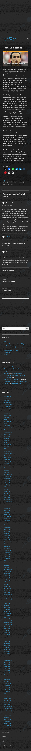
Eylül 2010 (7, 679)
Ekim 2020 (7, 447)
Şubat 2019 (7, 487)
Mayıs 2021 (7, 434)
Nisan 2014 (7, 603)
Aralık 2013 (7, 611)
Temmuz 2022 (8, 404)
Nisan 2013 (7, 628)
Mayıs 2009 (7, 713)
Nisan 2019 (7, 482)
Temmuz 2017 (8, 525)
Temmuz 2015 (8, 571)
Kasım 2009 (7, 700)
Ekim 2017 (7, 518)
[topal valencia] (15, 59)
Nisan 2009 (7, 715)
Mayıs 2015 (7, 575)
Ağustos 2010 (8, 681)
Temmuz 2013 (8, 622)
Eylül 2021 (7, 425)
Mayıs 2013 (7, 626)
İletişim (4, 736)
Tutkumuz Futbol (17, 383)
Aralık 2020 (7, 442)
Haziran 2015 (8, 573)
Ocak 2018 (7, 512)
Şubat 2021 (7, 440)
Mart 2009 (7, 717)
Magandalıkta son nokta (11, 379)
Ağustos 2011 (8, 656)
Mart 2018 (7, 508)
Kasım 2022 (7, 396)
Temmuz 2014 (8, 597)
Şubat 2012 (7, 645)
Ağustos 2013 (8, 620)
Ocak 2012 (7, 647)
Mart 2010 (7, 692)
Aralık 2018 (7, 491)
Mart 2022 (7, 413)
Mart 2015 (7, 580)
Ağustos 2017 (8, 523)
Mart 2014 (7, 605)
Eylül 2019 (7, 472)
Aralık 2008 (7, 723)
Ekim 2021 (7, 423)
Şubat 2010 (7, 694)
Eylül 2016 (7, 546)
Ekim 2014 (7, 590)
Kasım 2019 (7, 468)
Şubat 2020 (7, 461)
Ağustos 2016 (8, 548)
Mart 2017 (7, 533)
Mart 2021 (7, 438)
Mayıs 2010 (7, 687)
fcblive (21, 181)
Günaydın (7, 352)
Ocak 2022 (7, 417)
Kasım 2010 (7, 675)
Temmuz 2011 (8, 658)
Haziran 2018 (8, 501)
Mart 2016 (7, 558)
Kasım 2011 (7, 651)
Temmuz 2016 (8, 550)
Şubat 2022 (7, 415)
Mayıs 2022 (7, 409)
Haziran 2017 (8, 527)
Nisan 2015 (7, 578)
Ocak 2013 (7, 635)
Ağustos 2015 (8, 569)
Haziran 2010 (8, 685)
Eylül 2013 (7, 618)
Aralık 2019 (7, 466)
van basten (10, 184)
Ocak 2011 (7, 670)
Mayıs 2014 (7, 601)
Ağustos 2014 (8, 594)
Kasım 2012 (7, 639)
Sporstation (16, 369)
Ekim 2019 (7, 470)
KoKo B (8, 237)
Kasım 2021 (7, 421)
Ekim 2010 (7, 677)
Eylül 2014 (7, 592)
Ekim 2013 (7, 616)
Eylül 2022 (7, 400)
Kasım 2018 (7, 493)
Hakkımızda (6, 732)
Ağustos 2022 (8, 402)
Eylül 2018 (7, 497)
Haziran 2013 (8, 624)
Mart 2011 (7, 666)
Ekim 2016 (7, 544)
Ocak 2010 (7, 696)
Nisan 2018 (7, 506)
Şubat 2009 (7, 719)
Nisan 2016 (7, 556)
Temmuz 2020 (8, 453)
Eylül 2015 (7, 567)
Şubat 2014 (7, 607)
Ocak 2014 (7, 609)
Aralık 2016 (7, 539)
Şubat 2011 (7, 668)
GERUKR (5, 182)
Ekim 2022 (7, 398)
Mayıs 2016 (7, 554)
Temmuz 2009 (8, 708)
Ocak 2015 (7, 584)
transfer (5, 184)
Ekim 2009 (7, 702)
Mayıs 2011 (7, 662)
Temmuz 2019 (8, 476)
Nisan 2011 (7, 664)
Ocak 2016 (7, 563)
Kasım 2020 (7, 444)
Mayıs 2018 (7, 504)
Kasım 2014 (7, 588)
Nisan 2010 (7, 689)
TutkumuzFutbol (17, 373)
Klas (5, 341)
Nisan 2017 (7, 531)
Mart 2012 (7, 643)
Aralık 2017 (7, 514)
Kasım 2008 (7, 725)
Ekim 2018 (7, 495)
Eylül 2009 (7, 704)
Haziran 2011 (8, 660)
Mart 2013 (7, 630)
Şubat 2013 (7, 632)
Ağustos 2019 (8, 474)
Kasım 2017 (7, 516)
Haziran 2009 (8, 711)
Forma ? (6, 354)
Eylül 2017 (7, 520)
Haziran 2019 (8, 478)
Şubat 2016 (7, 561)
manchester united (17, 182)
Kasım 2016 (7, 542)
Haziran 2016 (8, 552)
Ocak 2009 (7, 721)
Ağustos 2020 (8, 451)
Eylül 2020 (7, 449)
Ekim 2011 (7, 654)
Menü (26, 39)
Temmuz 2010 (8, 683)
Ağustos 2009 (8, 706)
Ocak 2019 (7, 489)
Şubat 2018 (7, 510)
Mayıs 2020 (7, 455)
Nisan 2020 (7, 457)
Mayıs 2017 (7, 529)
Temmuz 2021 (8, 430)
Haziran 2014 (8, 599)
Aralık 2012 (7, 637)
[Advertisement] (15, 18)
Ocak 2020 (7, 463)
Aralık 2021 (7, 419)
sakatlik (24, 182)
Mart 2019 (7, 485)
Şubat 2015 (7, 582)
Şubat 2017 (7, 535)
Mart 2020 (7, 459)
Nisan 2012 (7, 641)
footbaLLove (5, 746)
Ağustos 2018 (8, 499)
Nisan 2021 (7, 436)
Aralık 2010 (7, 673)
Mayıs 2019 (7, 480)
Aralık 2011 (7, 649)
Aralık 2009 (7, 698)
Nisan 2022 (7, 411)
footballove (8, 181)
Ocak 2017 (7, 537)
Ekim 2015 (7, 565)
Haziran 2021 (8, 432)
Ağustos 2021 (8, 428)
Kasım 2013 (7, 613)
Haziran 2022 (8, 406)
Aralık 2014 (7, 586)
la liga (10, 182)
